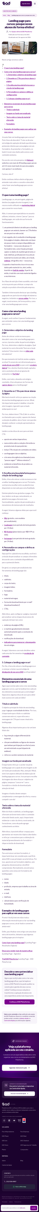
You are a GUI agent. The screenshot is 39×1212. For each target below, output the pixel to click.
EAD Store (5, 1145)
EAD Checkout (24, 1140)
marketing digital (28, 205)
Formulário (10, 124)
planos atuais (24, 1018)
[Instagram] (4, 1120)
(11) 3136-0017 (11, 1181)
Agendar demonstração (18, 1068)
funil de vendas (18, 270)
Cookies (11, 1201)
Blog (9, 15)
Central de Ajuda (9, 1020)
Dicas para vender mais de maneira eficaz (17, 951)
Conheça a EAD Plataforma (19, 1002)
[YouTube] (14, 1120)
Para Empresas (24, 1131)
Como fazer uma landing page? (13, 943)
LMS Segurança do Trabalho (28, 1145)
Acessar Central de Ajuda (18, 1093)
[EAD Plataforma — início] (6, 4)
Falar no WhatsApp (20, 1186)
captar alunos (7, 385)
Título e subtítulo (13, 110)
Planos (4, 1149)
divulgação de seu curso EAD (12, 672)
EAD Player (5, 1136)
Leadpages (8, 525)
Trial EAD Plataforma (10, 959)
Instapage (8, 538)
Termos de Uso (17, 1201)
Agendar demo (26, 3)
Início (4, 15)
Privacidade (4, 1201)
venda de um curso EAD (11, 365)
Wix (5, 518)
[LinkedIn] (9, 1120)
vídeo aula (29, 351)
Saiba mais (22, 1208)
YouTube (15, 374)
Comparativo (24, 1149)
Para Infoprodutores (8, 1131)
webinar (7, 261)
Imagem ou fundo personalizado (18, 113)
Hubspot (30, 160)
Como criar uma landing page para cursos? (20, 72)
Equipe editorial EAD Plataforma (22, 31)
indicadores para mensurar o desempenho (20, 642)
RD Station (8, 532)
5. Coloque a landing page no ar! (18, 99)
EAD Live (4, 1140)
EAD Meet (23, 1136)
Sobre (4, 1160)
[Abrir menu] (35, 3)
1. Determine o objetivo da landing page (21, 75)
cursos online (23, 298)
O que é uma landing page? (14, 68)
